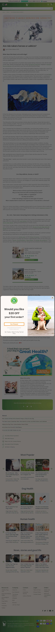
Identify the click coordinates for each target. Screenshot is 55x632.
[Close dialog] (52, 297)
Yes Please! (14, 324)
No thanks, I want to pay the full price (14, 332)
